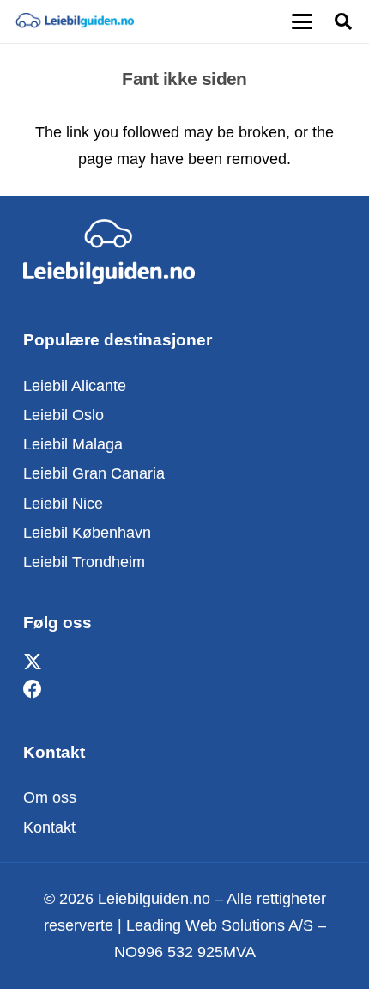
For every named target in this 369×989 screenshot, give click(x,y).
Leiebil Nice (63, 503)
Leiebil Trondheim (84, 562)
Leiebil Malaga (73, 444)
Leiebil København (87, 532)
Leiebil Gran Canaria (94, 473)
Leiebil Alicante (74, 385)
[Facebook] (32, 689)
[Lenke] (74, 21)
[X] (32, 663)
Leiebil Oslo (63, 415)
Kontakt (49, 827)
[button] (301, 21)
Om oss (49, 797)
